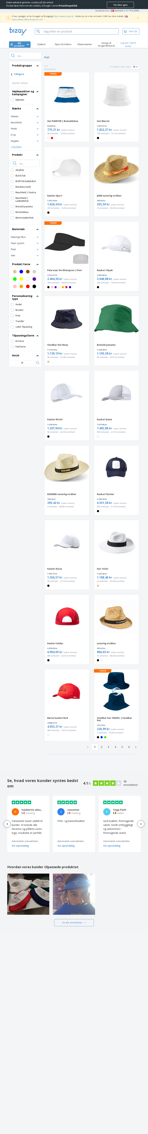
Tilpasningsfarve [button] (23, 335)
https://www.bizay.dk (63, 16)
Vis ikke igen (120, 4)
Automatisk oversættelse (25, 841)
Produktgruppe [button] (22, 65)
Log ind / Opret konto (128, 44)
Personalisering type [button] (22, 297)
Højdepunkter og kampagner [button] (23, 93)
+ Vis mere (16, 146)
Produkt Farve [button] (21, 264)
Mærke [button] (16, 108)
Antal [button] (15, 355)
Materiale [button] (18, 229)
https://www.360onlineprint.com (27, 19)
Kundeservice (102, 10)
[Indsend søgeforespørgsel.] (13, 55)
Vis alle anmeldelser (72, 922)
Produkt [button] (17, 154)
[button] (25, 116)
